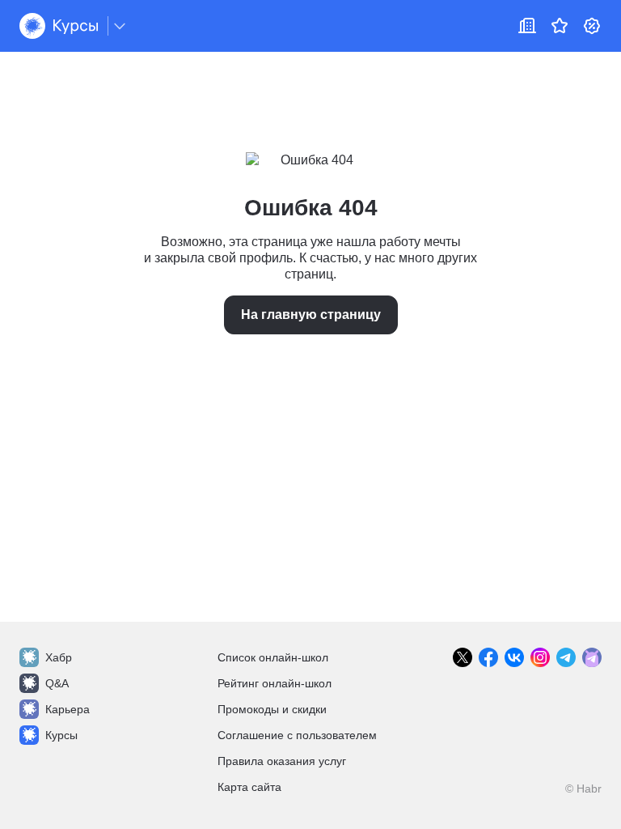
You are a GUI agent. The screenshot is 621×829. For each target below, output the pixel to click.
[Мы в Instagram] (540, 657)
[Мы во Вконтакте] (514, 657)
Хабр (58, 657)
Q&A (57, 683)
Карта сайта (249, 786)
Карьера (67, 709)
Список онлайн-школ (273, 657)
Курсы (61, 735)
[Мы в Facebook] (488, 657)
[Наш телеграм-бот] (592, 657)
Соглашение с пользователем (297, 735)
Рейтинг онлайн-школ (275, 683)
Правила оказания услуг (282, 761)
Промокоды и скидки (272, 709)
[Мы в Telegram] (566, 657)
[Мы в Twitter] (462, 657)
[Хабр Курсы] (58, 26)
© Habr (583, 788)
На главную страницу (311, 314)
